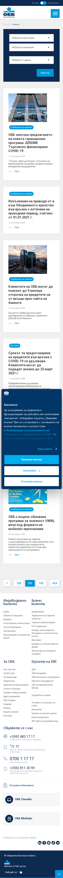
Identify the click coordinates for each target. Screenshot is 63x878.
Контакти (7, 716)
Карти (6, 612)
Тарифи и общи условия (14, 692)
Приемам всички (31, 459)
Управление (9, 681)
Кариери (7, 704)
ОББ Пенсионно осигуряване (45, 677)
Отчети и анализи (11, 689)
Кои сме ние (9, 669)
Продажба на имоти (41, 695)
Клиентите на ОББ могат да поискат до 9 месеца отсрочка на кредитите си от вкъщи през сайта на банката (30, 295)
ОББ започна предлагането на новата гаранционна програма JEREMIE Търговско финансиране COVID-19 (30, 143)
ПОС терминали (39, 626)
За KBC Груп (9, 673)
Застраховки (9, 631)
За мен (35, 3)
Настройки (29, 470)
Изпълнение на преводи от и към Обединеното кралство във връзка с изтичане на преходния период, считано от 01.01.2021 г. (31, 209)
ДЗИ (34, 669)
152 (41, 583)
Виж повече (45, 448)
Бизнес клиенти (38, 602)
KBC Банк (14, 345)
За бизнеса (53, 3)
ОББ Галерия (9, 700)
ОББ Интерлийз (39, 673)
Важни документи (40, 717)
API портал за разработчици (45, 721)
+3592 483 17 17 (22, 737)
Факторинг (37, 640)
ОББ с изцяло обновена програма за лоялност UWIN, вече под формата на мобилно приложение (31, 523)
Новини (7, 708)
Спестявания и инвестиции (16, 623)
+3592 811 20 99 (22, 768)
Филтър (45, 72)
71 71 (14, 747)
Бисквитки (36, 709)
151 (30, 583)
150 (18, 583)
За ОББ (9, 661)
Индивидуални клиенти (14, 602)
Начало (6, 24)
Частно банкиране (12, 627)
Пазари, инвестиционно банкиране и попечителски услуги (45, 633)
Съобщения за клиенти (21, 127)
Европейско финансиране (15, 685)
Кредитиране (38, 612)
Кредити (7, 619)
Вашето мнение (10, 712)
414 (54, 583)
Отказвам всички (31, 481)
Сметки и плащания (13, 615)
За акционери (10, 677)
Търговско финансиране (43, 622)
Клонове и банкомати (22, 785)
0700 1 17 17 (22, 758)
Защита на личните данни (44, 713)
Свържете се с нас (18, 728)
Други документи (11, 696)
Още (17, 171)
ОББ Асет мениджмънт (43, 681)
